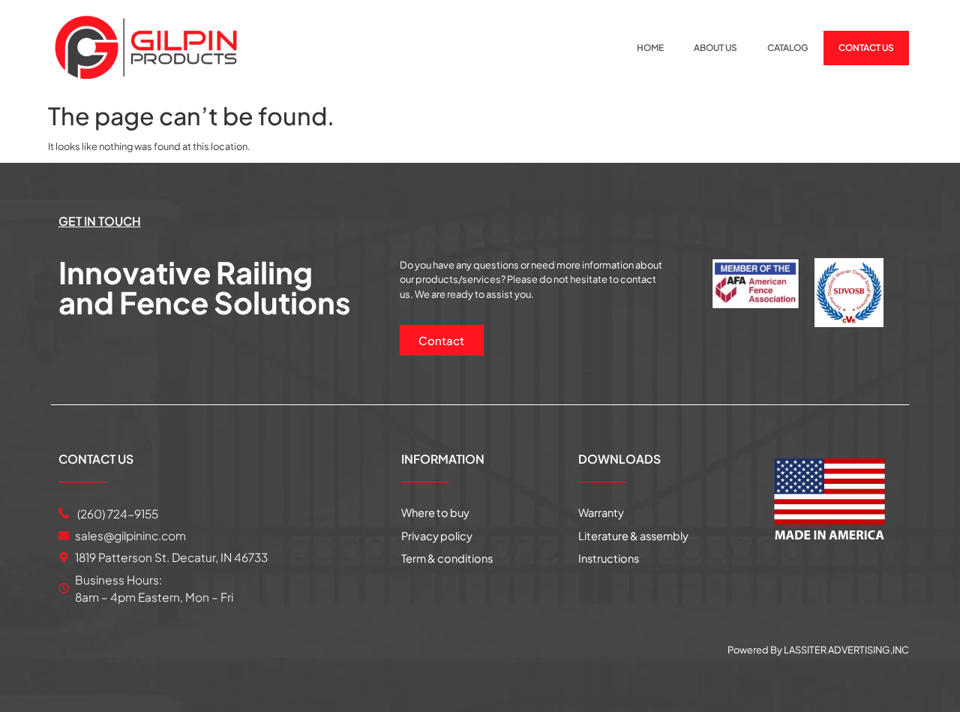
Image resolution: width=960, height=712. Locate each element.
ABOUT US (715, 47)
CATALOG (787, 47)
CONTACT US (866, 47)
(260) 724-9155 (116, 513)
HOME (650, 47)
